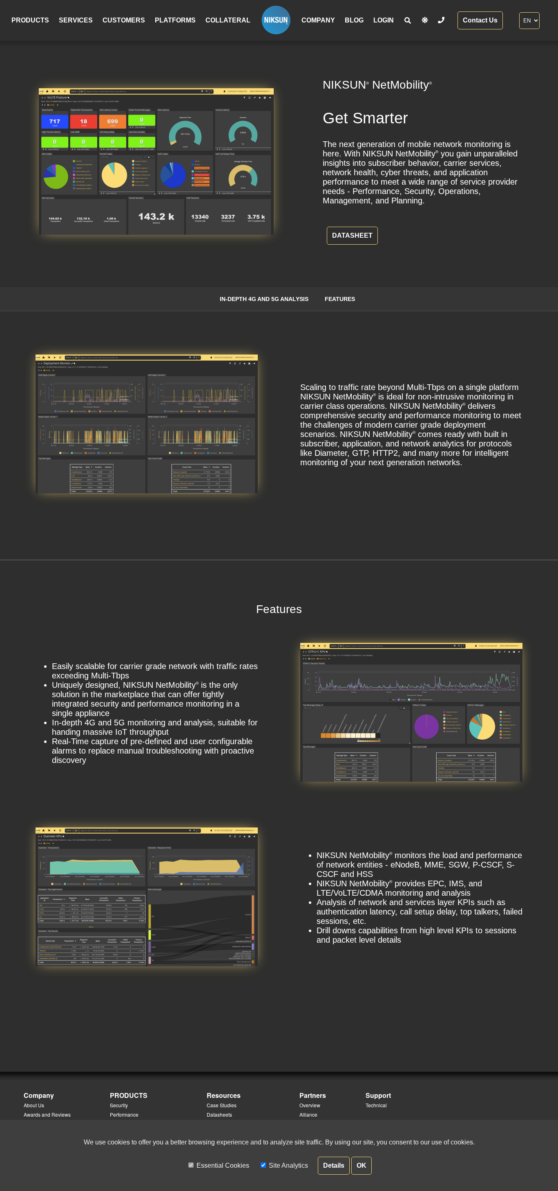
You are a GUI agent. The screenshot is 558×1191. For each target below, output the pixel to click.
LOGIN (383, 20)
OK (361, 1165)
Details (333, 1165)
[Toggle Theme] (425, 20)
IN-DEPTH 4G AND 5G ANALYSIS (264, 299)
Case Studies (222, 1105)
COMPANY (318, 20)
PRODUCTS (30, 20)
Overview (309, 1105)
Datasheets (219, 1114)
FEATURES (340, 299)
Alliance (308, 1114)
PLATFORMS (175, 20)
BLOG (354, 20)
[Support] (441, 20)
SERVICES (76, 20)
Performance (124, 1114)
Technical (376, 1105)
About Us (34, 1105)
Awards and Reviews (47, 1114)
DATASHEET (352, 235)
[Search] (407, 21)
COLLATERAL (227, 20)
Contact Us (480, 20)
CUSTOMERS (124, 20)
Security (119, 1105)
